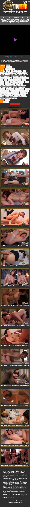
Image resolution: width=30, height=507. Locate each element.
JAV (23, 485)
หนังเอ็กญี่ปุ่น (3, 76)
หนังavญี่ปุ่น (10, 78)
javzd (19, 87)
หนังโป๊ (15, 74)
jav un (2, 91)
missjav (24, 85)
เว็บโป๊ (21, 70)
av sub (25, 96)
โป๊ (4, 70)
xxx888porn (12, 83)
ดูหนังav (19, 80)
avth (6, 94)
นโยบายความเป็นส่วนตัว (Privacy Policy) (19, 494)
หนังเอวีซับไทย (13, 76)
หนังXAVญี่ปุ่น (26, 78)
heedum (12, 92)
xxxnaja (6, 83)
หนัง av (5, 80)
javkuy (12, 89)
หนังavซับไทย (15, 78)
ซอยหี (11, 81)
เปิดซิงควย (14, 72)
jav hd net (3, 92)
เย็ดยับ (24, 70)
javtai (23, 87)
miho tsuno (7, 87)
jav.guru (16, 89)
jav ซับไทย (22, 89)
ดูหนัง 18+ (7, 81)
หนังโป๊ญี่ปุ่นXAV (3, 74)
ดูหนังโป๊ (14, 80)
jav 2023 (7, 92)
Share (12, 56)
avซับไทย (2, 94)
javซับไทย (15, 87)
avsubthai (11, 94)
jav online (21, 91)
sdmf (13, 85)
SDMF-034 (7, 98)
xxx (21, 83)
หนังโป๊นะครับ (19, 72)
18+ (11, 98)
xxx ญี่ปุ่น (17, 83)
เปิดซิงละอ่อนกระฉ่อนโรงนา (5, 72)
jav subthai (7, 91)
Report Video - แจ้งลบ (15, 103)
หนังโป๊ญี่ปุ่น (12, 69)
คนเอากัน (26, 81)
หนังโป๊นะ (25, 72)
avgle (19, 94)
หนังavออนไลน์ (3, 78)
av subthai (20, 96)
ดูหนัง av (2, 81)
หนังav (21, 78)
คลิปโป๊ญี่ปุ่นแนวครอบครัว (19, 81)
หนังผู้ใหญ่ (20, 76)
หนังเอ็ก (8, 76)
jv (11, 87)
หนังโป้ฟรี (20, 74)
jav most (26, 91)
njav (20, 85)
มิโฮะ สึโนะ (10, 80)
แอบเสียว (8, 70)
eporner (21, 92)
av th (15, 96)
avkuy (15, 94)
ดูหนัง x (23, 80)
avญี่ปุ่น (26, 92)
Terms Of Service (10, 497)
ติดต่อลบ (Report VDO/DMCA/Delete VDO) (11, 496)
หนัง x (2, 80)
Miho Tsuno (22, 59)
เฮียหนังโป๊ (7, 100)
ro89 (17, 85)
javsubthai (3, 89)
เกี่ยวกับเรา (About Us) (7, 494)
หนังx (24, 76)
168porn (15, 98)
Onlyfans (8, 481)
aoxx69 (2, 98)
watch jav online (4, 85)
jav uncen (27, 89)
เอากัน (17, 70)
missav (2, 87)
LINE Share (23, 56)
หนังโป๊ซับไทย (17, 59)
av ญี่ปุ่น (2, 96)
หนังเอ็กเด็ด (25, 74)
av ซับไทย (7, 96)
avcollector (23, 94)
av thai (11, 96)
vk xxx (10, 85)
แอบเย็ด (12, 70)
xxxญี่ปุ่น (2, 83)
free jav (17, 92)
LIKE (7, 56)
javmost (20, 60)
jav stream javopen (14, 91)
